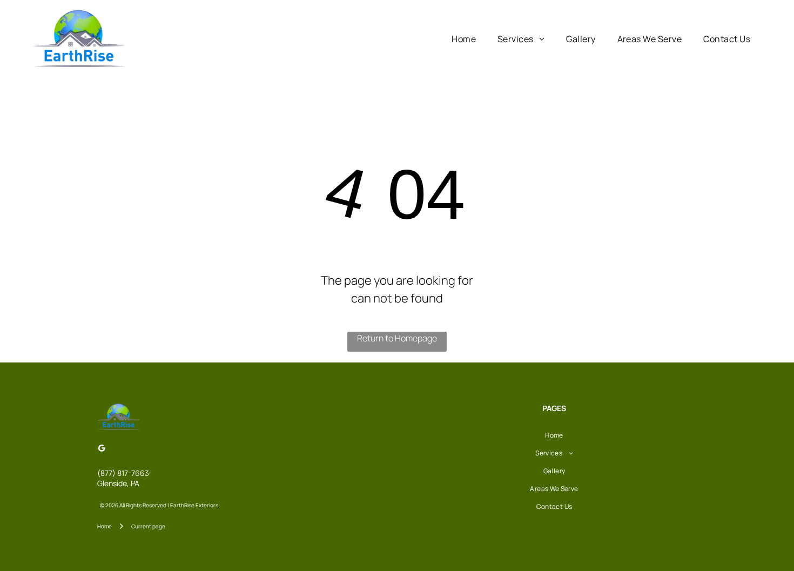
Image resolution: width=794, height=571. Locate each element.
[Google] (101, 449)
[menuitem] (464, 39)
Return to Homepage (397, 338)
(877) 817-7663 (123, 473)
